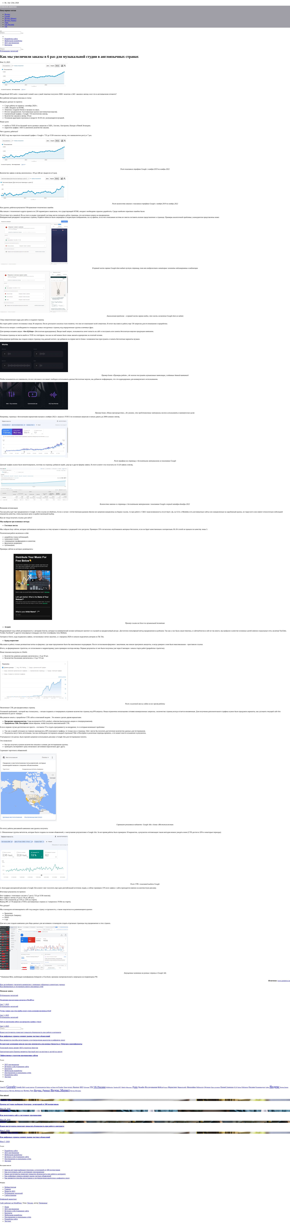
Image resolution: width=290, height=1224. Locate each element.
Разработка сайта (11, 39)
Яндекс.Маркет (10, 18)
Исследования (151, 1087)
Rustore (76, 1087)
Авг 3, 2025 (4, 1015)
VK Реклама (9, 24)
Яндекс (7, 14)
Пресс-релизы (215, 1087)
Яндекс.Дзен (28, 1091)
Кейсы (160, 1087)
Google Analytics (30, 1087)
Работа (239, 1087)
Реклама (252, 1087)
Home (7, 1207)
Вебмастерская (5, 1100)
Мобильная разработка (13, 41)
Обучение (207, 1087)
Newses (30, 1203)
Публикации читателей (9, 51)
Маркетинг (172, 1087)
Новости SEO (5, 1111)
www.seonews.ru (284, 981)
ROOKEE (70, 1087)
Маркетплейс (182, 1087)
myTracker (59, 1087)
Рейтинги (245, 1087)
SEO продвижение (12, 43)
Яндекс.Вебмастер (16, 1091)
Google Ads (20, 1087)
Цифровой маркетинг (8, 7)
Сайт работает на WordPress (11, 1203)
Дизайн (141, 1087)
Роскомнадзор (260, 1087)
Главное (3, 1122)
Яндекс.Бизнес (284, 1087)
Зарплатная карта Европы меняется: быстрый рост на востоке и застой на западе (31, 1052)
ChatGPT (3, 1087)
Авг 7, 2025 (4, 1004)
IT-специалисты (40, 1087)
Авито (123, 1087)
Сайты (267, 1087)
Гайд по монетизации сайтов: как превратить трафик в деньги (20, 1022)
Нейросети (200, 1087)
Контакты (8, 45)
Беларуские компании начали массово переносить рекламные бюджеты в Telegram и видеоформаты (41, 1044)
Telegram (86, 1087)
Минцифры (191, 1087)
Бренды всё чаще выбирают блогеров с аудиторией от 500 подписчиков (29, 1104)
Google (7, 16)
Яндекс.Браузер (4, 1091)
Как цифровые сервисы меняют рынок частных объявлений (25, 1036)
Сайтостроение (10, 1195)
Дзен (6, 22)
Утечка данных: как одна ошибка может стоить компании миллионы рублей (25, 1011)
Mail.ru (48, 1087)
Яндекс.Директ (10, 20)
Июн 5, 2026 (5, 1131)
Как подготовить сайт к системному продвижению (20, 1115)
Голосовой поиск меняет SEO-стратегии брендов (19, 1048)
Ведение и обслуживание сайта (17, 1067)
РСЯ (235, 1087)
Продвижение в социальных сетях (18, 1073)
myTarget (53, 1087)
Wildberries (109, 1087)
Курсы (165, 1087)
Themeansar (43, 1203)
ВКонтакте (129, 1087)
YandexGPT (117, 1087)
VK (6, 27)
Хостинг (8, 1077)
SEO (81, 1087)
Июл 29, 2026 (5, 1109)
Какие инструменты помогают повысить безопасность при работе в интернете (30, 1032)
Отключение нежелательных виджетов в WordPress (17, 1000)
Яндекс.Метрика (75, 1091)
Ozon (65, 1087)
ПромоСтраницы (227, 1087)
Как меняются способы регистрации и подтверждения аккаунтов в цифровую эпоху (32, 1040)
